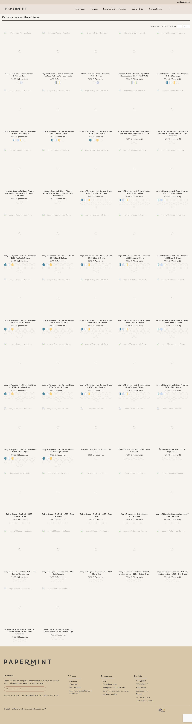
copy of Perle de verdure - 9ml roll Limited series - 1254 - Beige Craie (134, 573)
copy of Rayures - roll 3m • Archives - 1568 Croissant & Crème (96, 192)
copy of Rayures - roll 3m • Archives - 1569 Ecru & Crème (172, 257)
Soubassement (142, 691)
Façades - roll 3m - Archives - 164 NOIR (96, 450)
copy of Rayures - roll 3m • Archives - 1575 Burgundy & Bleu (20, 386)
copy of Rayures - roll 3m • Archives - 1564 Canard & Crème (58, 386)
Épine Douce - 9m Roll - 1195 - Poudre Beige (19, 515)
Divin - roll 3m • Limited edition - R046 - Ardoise (19, 75)
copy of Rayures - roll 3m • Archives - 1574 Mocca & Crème (20, 321)
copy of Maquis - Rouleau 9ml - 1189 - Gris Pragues (58, 573)
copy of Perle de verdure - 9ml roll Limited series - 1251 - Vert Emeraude (19, 631)
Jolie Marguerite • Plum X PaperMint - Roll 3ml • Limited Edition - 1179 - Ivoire (134, 133)
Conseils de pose (110, 684)
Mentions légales (110, 694)
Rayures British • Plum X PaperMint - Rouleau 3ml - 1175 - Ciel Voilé (134, 75)
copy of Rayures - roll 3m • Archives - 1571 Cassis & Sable (58, 321)
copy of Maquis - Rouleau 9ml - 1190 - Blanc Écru (96, 573)
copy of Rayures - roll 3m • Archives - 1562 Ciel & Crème (58, 257)
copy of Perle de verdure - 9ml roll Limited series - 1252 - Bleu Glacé (172, 573)
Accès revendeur (183, 2)
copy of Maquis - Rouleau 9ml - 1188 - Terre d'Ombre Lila (20, 573)
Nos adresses (75, 687)
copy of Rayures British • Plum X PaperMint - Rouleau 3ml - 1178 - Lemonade (58, 193)
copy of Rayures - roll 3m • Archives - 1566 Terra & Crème (134, 321)
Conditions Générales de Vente (116, 691)
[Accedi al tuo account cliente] (181, 9)
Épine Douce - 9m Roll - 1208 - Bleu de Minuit (58, 515)
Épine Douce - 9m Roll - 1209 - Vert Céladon (134, 450)
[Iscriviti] (41, 689)
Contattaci (73, 684)
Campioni (139, 694)
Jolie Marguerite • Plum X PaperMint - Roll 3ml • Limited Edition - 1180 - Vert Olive (172, 133)
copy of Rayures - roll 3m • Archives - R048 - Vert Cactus (96, 132)
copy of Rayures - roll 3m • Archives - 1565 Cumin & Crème (172, 321)
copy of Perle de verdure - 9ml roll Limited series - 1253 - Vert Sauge (58, 630)
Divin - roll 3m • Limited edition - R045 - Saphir (96, 75)
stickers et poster (143, 697)
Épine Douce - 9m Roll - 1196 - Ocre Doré (96, 515)
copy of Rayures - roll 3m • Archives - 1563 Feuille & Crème (20, 257)
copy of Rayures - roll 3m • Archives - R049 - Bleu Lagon (172, 75)
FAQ (104, 681)
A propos (73, 681)
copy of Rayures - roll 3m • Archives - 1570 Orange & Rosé (58, 450)
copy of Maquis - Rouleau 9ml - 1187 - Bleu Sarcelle (172, 515)
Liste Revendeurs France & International (80, 692)
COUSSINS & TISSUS (145, 700)
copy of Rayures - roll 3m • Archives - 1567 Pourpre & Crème (96, 321)
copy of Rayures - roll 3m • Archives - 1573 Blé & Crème (134, 192)
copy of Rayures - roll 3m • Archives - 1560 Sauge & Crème (134, 257)
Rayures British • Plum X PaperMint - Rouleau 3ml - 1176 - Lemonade (58, 75)
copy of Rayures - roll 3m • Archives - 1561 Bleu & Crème (96, 257)
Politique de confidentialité (114, 687)
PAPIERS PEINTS (143, 684)
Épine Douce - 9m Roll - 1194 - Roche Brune (134, 515)
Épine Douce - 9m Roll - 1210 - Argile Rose (172, 450)
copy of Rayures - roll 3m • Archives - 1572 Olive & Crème (172, 192)
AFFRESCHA (141, 681)
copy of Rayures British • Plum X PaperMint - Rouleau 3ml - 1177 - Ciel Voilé (19, 193)
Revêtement (141, 687)
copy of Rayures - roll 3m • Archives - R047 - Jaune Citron (58, 132)
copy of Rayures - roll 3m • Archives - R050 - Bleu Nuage (20, 132)
